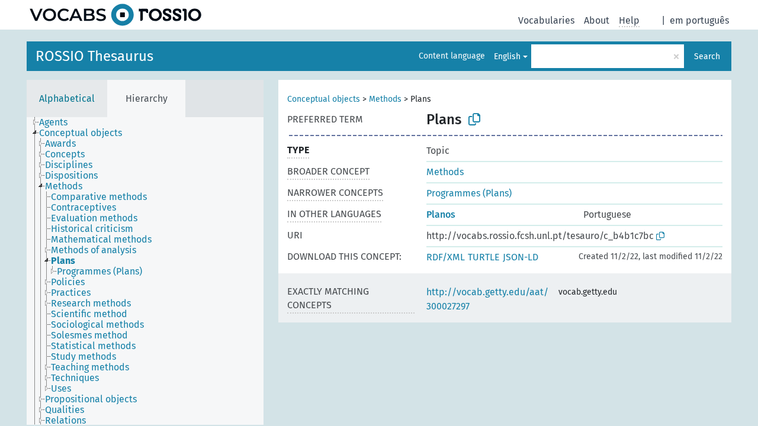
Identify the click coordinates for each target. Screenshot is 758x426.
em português (699, 20)
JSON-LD (520, 257)
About (596, 20)
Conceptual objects (323, 99)
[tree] (145, 271)
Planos (440, 214)
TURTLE (484, 257)
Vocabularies (546, 20)
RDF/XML (445, 257)
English (507, 56)
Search (707, 56)
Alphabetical (67, 98)
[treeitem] (58, 122)
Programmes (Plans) (469, 193)
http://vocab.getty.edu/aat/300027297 (487, 299)
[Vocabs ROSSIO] (115, 15)
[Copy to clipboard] (474, 119)
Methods (385, 99)
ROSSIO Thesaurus (94, 56)
